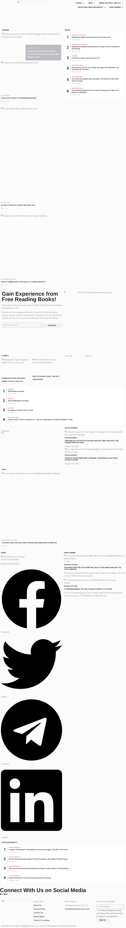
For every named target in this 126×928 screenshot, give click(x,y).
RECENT (67, 30)
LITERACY (79, 3)
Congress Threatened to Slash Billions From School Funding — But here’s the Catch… (39, 850)
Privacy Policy (39, 909)
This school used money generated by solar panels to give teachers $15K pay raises (39, 868)
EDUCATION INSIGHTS (9, 842)
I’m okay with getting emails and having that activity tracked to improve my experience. (109, 913)
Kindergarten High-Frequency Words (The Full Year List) (91, 37)
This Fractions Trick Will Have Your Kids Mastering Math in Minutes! (29, 543)
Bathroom (11, 389)
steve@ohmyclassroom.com (77, 909)
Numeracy (15, 540)
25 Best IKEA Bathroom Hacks (18, 401)
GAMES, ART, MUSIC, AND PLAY (110, 3)
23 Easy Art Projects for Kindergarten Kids (18, 98)
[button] (31, 600)
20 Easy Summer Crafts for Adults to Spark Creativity (23, 282)
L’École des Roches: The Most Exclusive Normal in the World (30, 878)
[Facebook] (0, 894)
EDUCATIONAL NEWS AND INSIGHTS (90, 7)
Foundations (75, 35)
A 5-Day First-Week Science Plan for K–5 (86, 58)
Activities (13, 279)
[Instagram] (2, 894)
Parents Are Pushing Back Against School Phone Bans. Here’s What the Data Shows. (38, 859)
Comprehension (76, 44)
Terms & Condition (41, 920)
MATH (91, 3)
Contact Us (38, 913)
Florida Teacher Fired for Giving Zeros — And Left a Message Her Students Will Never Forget (40, 420)
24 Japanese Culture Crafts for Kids (20, 410)
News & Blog (38, 916)
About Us (37, 905)
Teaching (82, 35)
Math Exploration (7, 540)
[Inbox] (6, 894)
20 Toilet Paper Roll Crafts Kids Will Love (18, 205)
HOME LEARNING (115, 7)
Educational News (33, 48)
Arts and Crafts (5, 95)
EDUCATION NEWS (71, 428)
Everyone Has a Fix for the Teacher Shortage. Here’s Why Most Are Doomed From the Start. (43, 54)
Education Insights (14, 847)
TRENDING (5, 30)
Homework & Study (70, 564)
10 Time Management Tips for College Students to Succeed (88, 589)
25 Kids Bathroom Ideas (16, 391)
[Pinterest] (4, 894)
